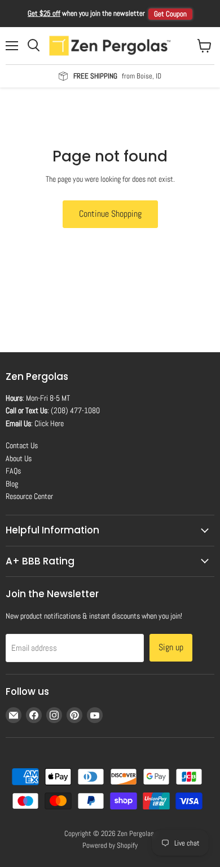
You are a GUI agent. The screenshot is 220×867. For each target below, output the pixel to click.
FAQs (13, 471)
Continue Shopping (110, 214)
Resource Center (29, 496)
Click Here (49, 423)
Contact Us (22, 445)
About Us (19, 458)
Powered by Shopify (110, 845)
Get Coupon (170, 14)
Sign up (171, 647)
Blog (12, 484)
